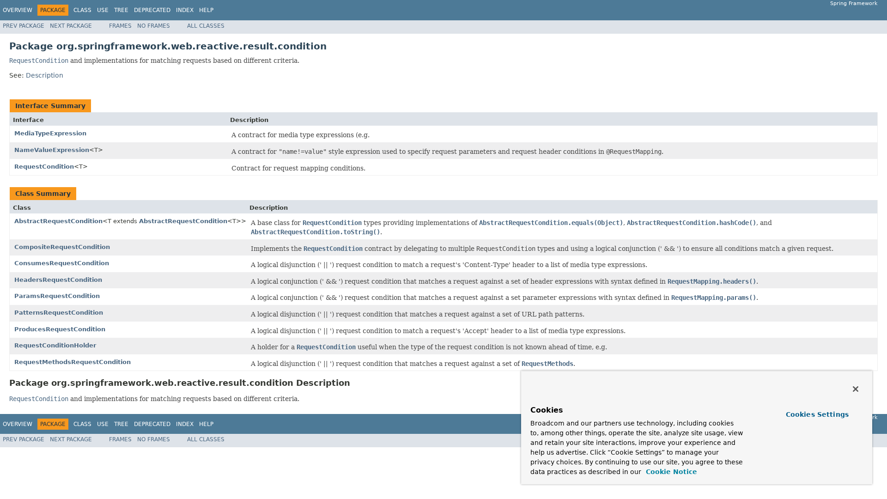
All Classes (206, 26)
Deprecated (152, 10)
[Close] (855, 389)
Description (44, 75)
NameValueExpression (51, 149)
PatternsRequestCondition (58, 312)
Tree (121, 10)
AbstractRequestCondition (58, 221)
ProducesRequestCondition (59, 329)
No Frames (153, 26)
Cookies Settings (817, 414)
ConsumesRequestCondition (61, 263)
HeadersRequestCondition (58, 279)
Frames (120, 26)
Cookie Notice (670, 471)
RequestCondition (44, 166)
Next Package (71, 26)
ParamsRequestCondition (57, 295)
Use (103, 10)
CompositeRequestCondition (62, 246)
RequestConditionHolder (55, 345)
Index (185, 10)
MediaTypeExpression (50, 133)
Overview (17, 10)
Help (206, 10)
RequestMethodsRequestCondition (72, 362)
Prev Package (23, 26)
